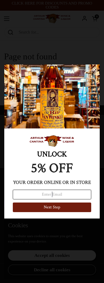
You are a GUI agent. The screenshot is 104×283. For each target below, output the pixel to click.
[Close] (94, 70)
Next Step (52, 207)
